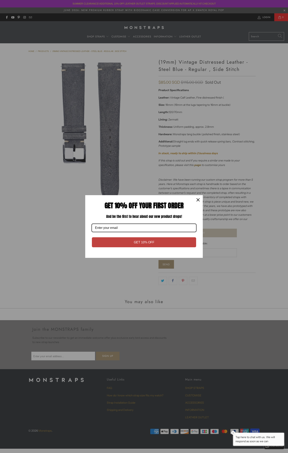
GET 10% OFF (144, 242)
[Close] (198, 200)
